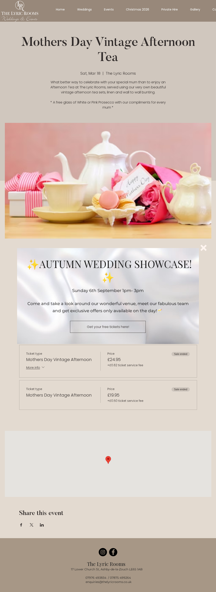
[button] (203, 248)
